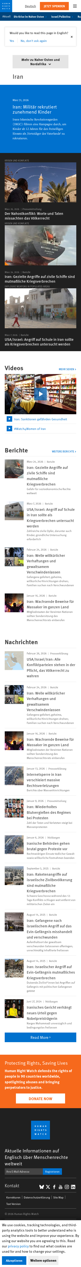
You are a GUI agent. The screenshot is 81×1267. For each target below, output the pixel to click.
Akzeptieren (14, 1260)
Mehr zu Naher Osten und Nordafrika (40, 61)
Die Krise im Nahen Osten (29, 16)
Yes (12, 40)
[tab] (40, 419)
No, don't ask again (34, 40)
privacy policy (18, 1245)
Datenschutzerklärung (37, 1197)
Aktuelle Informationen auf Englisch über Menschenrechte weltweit (36, 1157)
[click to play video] (40, 394)
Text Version (13, 1204)
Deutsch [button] (30, 6)
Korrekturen (13, 1197)
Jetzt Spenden (54, 6)
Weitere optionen (43, 1260)
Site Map (58, 1197)
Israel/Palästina (60, 16)
